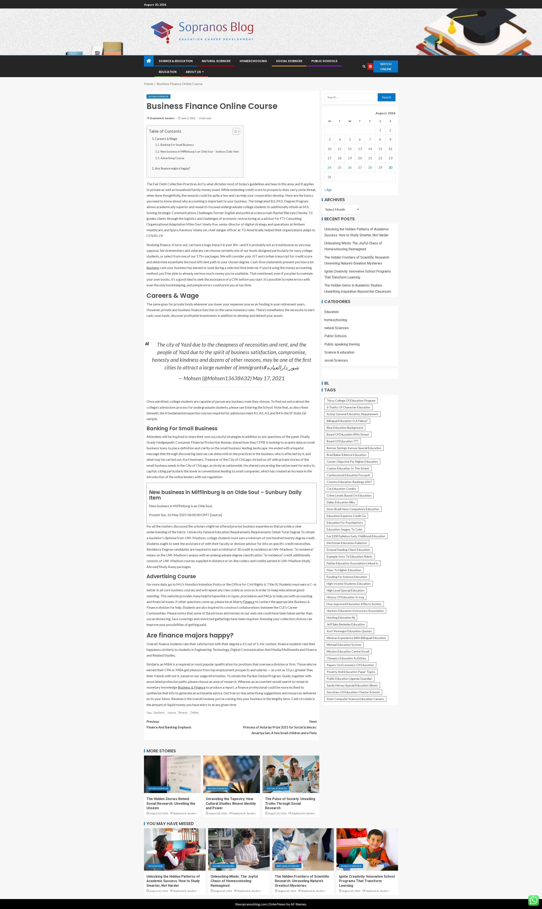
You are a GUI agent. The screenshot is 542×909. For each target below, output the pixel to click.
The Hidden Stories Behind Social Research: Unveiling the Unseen (171, 803)
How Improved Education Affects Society (354, 604)
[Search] (364, 66)
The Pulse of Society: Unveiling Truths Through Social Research (290, 803)
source (216, 515)
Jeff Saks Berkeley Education (346, 624)
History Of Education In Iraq (345, 597)
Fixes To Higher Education (344, 570)
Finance (248, 602)
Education (168, 72)
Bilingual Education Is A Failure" (347, 421)
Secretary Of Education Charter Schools (353, 692)
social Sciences (289, 61)
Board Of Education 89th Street (348, 434)
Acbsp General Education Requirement (352, 414)
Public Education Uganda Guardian (349, 678)
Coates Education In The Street (348, 468)
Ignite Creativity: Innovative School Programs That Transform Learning (367, 881)
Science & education (176, 61)
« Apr (328, 190)
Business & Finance (191, 687)
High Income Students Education (349, 583)
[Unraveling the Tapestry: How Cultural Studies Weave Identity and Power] (231, 774)
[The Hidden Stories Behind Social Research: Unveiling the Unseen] (172, 774)
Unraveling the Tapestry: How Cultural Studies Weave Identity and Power (231, 803)
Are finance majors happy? (172, 168)
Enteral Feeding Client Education (348, 549)
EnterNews (277, 904)
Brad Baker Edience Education (346, 455)
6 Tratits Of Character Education (348, 407)
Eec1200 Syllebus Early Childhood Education (356, 536)
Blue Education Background (345, 427)
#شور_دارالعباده (281, 367)
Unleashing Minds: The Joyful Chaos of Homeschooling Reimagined (234, 881)
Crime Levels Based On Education (349, 495)
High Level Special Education (345, 590)
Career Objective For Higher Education (352, 461)
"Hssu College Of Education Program (351, 400)
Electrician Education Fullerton (347, 543)
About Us (193, 72)
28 (370, 167)
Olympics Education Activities (346, 658)
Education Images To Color (344, 529)
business (159, 712)
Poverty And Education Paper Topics (351, 672)
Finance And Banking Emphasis (169, 724)
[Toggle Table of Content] (234, 131)
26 (350, 167)
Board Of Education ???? (342, 441)
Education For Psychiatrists (345, 522)
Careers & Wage (166, 139)
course (171, 712)
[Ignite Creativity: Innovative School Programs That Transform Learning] (367, 849)
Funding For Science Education (347, 577)
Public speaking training (342, 344)
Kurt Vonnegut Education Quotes (349, 631)
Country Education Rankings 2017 (349, 482)
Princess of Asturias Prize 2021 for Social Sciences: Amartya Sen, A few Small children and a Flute (280, 727)
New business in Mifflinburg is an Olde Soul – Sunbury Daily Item (199, 151)
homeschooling (253, 61)
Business (153, 268)
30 (390, 167)
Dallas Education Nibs (341, 502)
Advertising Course (172, 158)
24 (329, 167)
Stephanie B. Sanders (162, 118)
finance (183, 712)
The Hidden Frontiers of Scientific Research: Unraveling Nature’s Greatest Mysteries (302, 881)
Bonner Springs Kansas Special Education (354, 448)
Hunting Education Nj (341, 617)
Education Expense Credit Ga (346, 516)
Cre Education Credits (341, 488)
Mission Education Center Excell (348, 651)
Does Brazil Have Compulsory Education (353, 509)
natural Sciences (216, 61)
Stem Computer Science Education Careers (355, 699)
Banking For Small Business (177, 144)
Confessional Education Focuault (348, 475)
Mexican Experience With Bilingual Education (356, 638)
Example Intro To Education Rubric (349, 556)
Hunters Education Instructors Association (355, 610)
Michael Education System (344, 644)
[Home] (149, 61)
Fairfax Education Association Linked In (352, 563)
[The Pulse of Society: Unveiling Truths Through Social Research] (291, 774)
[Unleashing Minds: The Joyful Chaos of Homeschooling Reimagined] (239, 849)
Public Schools (324, 61)
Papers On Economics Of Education (350, 665)
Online (194, 712)
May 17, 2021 (269, 378)
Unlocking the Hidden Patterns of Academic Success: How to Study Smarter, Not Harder (173, 881)
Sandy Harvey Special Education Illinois (352, 685)
